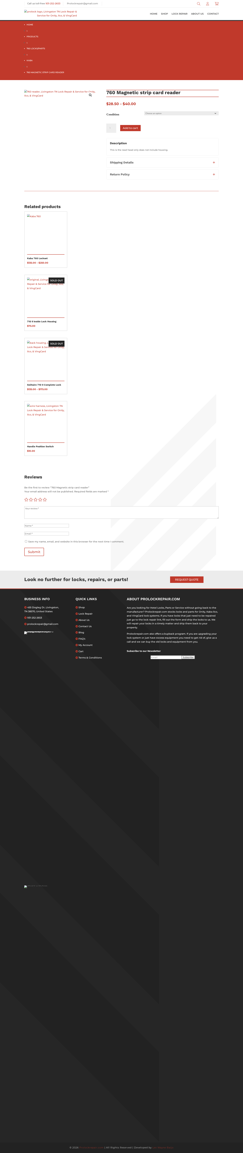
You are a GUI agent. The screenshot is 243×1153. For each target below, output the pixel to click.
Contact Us (85, 626)
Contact (213, 13)
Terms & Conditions (90, 657)
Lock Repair (179, 13)
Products (32, 36)
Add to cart (130, 128)
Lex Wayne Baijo (163, 1147)
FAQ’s (81, 638)
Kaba (30, 60)
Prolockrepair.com (91, 1147)
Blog (81, 632)
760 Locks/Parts (36, 48)
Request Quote (187, 579)
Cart (80, 651)
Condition (112, 114)
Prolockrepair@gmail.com (82, 3)
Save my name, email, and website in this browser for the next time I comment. (76, 541)
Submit (34, 552)
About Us (197, 13)
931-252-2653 (53, 3)
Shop (164, 13)
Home (153, 13)
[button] (90, 95)
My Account (85, 645)
